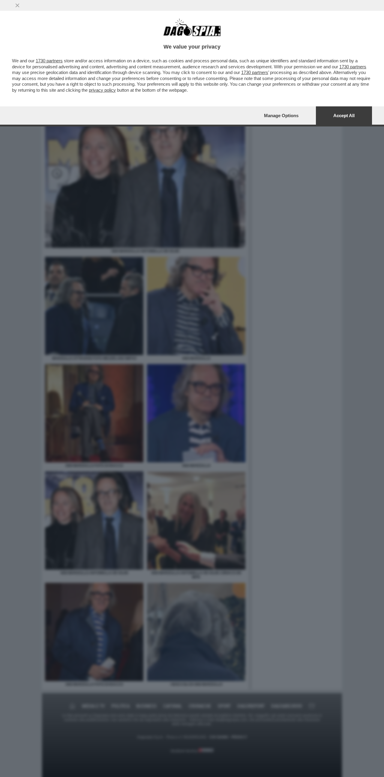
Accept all (344, 115)
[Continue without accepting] (17, 5)
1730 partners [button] (49, 60)
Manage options (281, 115)
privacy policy (102, 90)
